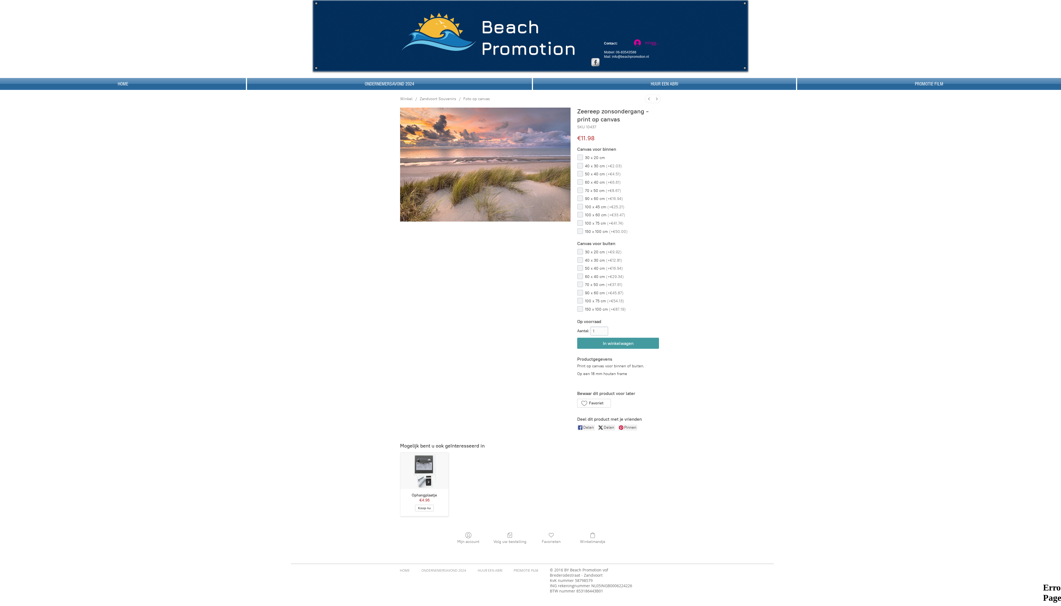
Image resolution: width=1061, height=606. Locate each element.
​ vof (605, 570)
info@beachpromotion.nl (630, 57)
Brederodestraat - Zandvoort (576, 575)
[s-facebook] (595, 62)
